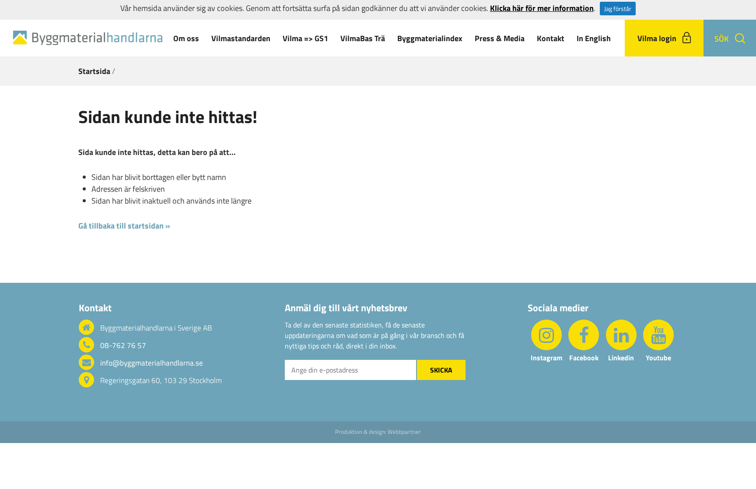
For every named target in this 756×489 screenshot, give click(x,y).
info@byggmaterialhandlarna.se (151, 363)
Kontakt (550, 38)
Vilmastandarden (240, 38)
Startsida (94, 71)
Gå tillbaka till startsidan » (124, 226)
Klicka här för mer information (542, 8)
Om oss (186, 38)
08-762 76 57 (123, 345)
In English (594, 38)
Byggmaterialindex (429, 38)
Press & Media (500, 38)
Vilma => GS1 (305, 38)
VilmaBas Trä (362, 38)
